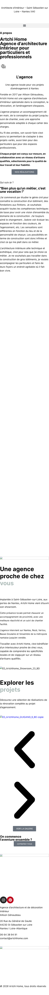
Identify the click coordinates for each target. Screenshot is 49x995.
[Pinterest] (10, 900)
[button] (24, 25)
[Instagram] (3, 900)
